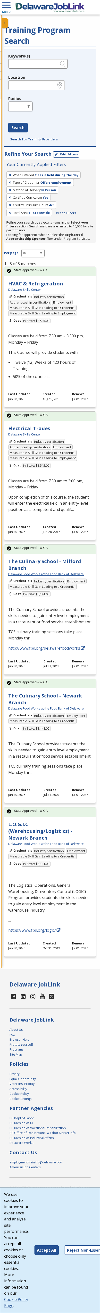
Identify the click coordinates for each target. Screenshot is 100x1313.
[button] (6, 7)
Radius (14, 98)
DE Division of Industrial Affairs (31, 1138)
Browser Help (19, 1039)
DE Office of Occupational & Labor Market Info (42, 1133)
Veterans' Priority (21, 1083)
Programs (16, 1049)
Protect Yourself (21, 1044)
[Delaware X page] (51, 996)
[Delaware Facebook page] (13, 996)
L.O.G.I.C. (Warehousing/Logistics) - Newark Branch (40, 831)
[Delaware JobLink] (50, 7)
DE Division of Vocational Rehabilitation (37, 1128)
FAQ (12, 1034)
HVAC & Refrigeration (35, 283)
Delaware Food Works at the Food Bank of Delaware (46, 574)
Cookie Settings (20, 1098)
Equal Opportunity (22, 1079)
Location (16, 77)
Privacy (14, 1074)
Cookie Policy (19, 1093)
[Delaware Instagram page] (33, 996)
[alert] (50, 271)
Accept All (46, 1250)
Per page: (11, 253)
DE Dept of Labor (21, 1118)
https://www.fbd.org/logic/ (32, 930)
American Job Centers (25, 1167)
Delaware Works (21, 1142)
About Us (16, 1029)
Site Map (15, 1054)
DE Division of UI (21, 1123)
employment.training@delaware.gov (35, 1162)
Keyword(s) (19, 56)
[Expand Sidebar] (5, 23)
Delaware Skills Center (24, 289)
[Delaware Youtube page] (42, 996)
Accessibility (18, 1089)
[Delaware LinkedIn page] (23, 996)
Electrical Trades (29, 428)
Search (18, 127)
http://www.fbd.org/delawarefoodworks (44, 648)
